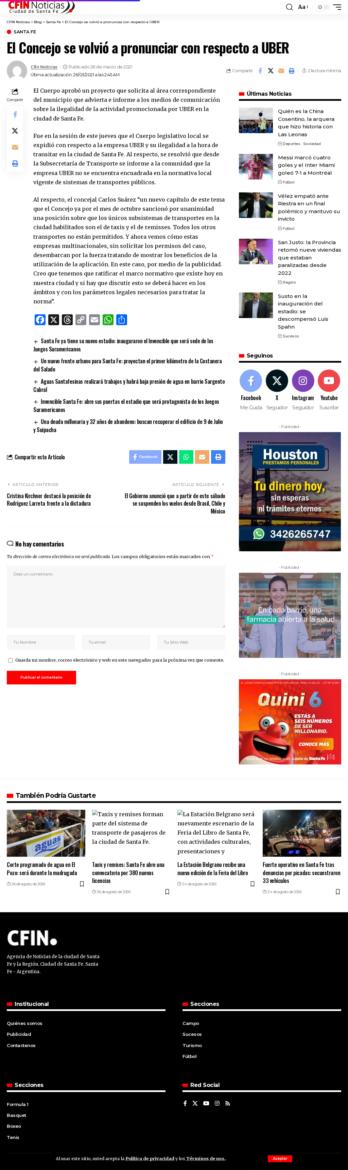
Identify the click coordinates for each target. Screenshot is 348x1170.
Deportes (291, 143)
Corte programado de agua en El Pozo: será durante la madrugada (42, 868)
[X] (277, 390)
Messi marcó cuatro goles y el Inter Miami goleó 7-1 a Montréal (306, 165)
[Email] (281, 70)
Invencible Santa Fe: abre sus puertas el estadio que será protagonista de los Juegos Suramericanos (126, 405)
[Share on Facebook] (260, 70)
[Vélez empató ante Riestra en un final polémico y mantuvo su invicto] (256, 205)
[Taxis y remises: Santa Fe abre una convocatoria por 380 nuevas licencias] (131, 833)
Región (289, 282)
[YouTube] (206, 1104)
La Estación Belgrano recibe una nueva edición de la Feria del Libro (212, 868)
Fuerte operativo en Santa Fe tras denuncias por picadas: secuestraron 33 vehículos (302, 872)
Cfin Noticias (44, 66)
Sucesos (291, 336)
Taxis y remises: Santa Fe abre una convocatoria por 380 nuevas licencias (128, 872)
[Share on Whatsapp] (186, 457)
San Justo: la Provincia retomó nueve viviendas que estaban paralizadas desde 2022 (309, 257)
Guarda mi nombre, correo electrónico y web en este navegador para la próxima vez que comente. (119, 660)
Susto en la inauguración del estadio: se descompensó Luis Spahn (303, 311)
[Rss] (227, 1104)
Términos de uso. (205, 1158)
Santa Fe (25, 32)
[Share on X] (270, 70)
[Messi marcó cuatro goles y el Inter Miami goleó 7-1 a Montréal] (256, 166)
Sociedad (312, 143)
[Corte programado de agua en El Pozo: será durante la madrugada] (46, 833)
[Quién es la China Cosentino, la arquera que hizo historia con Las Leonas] (256, 120)
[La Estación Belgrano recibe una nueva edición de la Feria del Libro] (216, 833)
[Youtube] (329, 390)
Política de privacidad (149, 1158)
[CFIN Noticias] (41, 7)
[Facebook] (251, 390)
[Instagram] (303, 390)
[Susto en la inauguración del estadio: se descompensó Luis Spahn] (256, 305)
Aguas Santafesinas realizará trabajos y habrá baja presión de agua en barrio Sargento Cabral (129, 385)
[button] (280, 1158)
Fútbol (288, 182)
